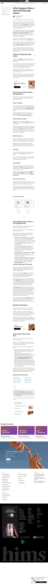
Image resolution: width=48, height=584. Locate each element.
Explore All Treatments (21, 482)
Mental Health (28, 3)
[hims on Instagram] (26, 537)
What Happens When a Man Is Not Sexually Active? (6, 11)
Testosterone (17, 3)
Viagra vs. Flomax (27, 382)
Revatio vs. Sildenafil (16, 379)
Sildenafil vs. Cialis (27, 380)
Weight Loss (31, 3)
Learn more (24, 328)
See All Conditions (5, 499)
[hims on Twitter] (24, 537)
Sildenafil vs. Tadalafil (28, 379)
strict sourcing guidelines (22, 391)
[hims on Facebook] (22, 537)
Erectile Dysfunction (5, 436)
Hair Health (23, 3)
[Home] (2, 3)
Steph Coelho (19, 16)
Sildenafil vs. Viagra (16, 382)
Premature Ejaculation (23, 436)
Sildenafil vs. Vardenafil (17, 380)
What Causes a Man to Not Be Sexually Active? (7, 9)
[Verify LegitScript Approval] (23, 542)
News (35, 3)
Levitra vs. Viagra (27, 377)
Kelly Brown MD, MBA (21, 15)
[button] (24, 387)
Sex (14, 3)
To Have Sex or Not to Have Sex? (6, 14)
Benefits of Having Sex (5, 13)
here (15, 399)
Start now (17, 328)
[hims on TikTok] (29, 537)
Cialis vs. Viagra (16, 377)
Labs (20, 3)
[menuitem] (14, 3)
